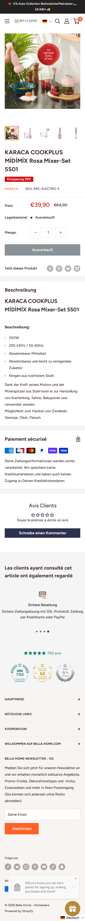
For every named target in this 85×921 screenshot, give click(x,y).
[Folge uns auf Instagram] (26, 867)
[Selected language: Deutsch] (47, 21)
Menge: (11, 232)
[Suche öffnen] (57, 21)
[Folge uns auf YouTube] (44, 867)
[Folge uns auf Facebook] (8, 867)
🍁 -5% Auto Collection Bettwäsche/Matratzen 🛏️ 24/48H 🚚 (42, 6)
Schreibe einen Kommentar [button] (42, 533)
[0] (76, 21)
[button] (47, 21)
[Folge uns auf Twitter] (17, 867)
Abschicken (22, 828)
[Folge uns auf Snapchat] (62, 867)
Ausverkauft (42, 250)
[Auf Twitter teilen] (68, 268)
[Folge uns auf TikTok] (53, 867)
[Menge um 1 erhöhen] (61, 232)
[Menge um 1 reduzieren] (36, 232)
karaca (11, 189)
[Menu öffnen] (7, 21)
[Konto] (66, 21)
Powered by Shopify (19, 911)
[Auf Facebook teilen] (50, 268)
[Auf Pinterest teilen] (59, 268)
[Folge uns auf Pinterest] (35, 867)
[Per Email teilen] (77, 268)
